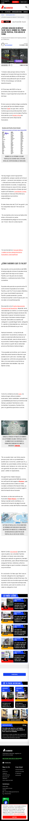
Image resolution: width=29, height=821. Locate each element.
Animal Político (19, 769)
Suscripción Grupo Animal (7, 789)
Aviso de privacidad (8, 780)
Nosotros (5, 771)
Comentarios (14, 674)
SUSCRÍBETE (15, 2)
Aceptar (14, 817)
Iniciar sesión (24, 2)
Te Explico (7, 12)
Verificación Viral (10, 15)
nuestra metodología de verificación (12, 758)
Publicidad (5, 786)
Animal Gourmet (19, 771)
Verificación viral (17, 12)
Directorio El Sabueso (6, 777)
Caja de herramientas (6, 774)
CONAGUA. (18, 446)
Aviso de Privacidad (19, 814)
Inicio (2, 15)
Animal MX (18, 775)
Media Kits (8, 762)
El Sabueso (18, 773)
